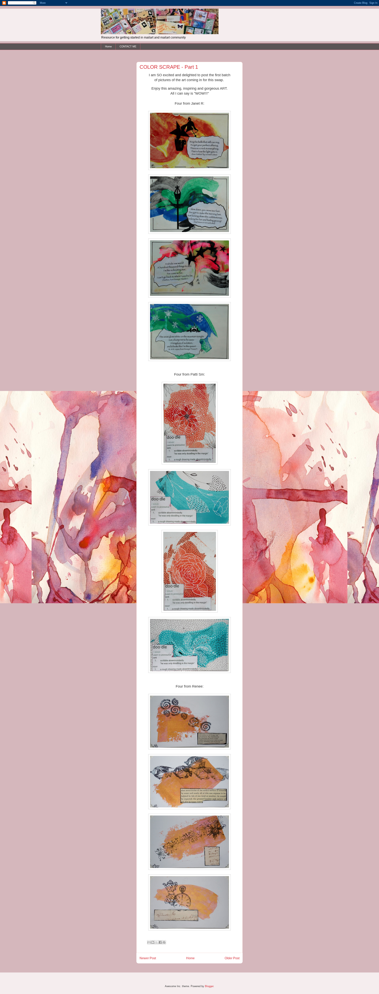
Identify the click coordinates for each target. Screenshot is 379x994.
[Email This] (149, 942)
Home (108, 46)
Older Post (232, 958)
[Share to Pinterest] (164, 942)
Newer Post (148, 958)
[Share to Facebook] (160, 942)
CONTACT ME (128, 46)
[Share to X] (157, 942)
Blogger (209, 986)
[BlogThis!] (153, 942)
